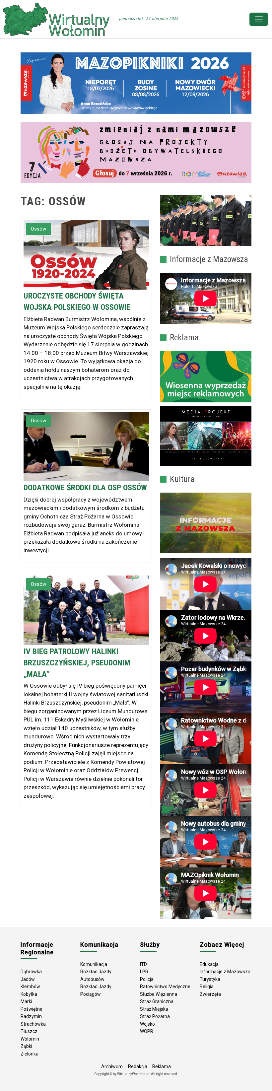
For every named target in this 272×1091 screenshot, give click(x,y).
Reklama (161, 1066)
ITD (143, 964)
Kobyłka (29, 994)
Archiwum (112, 1066)
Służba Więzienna (158, 994)
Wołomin (30, 1039)
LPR (144, 971)
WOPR (146, 1031)
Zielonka (29, 1054)
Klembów (30, 986)
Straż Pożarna (155, 1016)
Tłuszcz (29, 1031)
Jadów (28, 979)
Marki (26, 1001)
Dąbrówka (31, 971)
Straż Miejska (154, 1009)
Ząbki (26, 1046)
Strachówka (33, 1024)
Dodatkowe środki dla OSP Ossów (85, 487)
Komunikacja (93, 964)
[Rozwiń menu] (258, 19)
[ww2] (205, 377)
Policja (147, 979)
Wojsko (147, 1024)
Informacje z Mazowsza (225, 971)
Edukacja (209, 964)
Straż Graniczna (156, 1001)
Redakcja (137, 1066)
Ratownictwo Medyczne (165, 986)
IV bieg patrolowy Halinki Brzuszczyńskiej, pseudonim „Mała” (77, 663)
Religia (207, 986)
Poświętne (31, 1009)
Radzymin (31, 1016)
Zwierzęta (210, 994)
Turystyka (210, 979)
